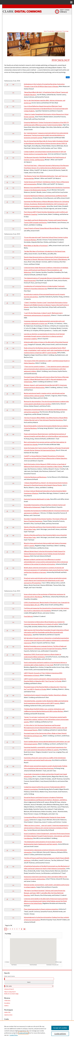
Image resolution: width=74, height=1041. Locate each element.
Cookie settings (23, 1033)
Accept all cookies (60, 1028)
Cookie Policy (13, 1035)
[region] (37, 1030)
